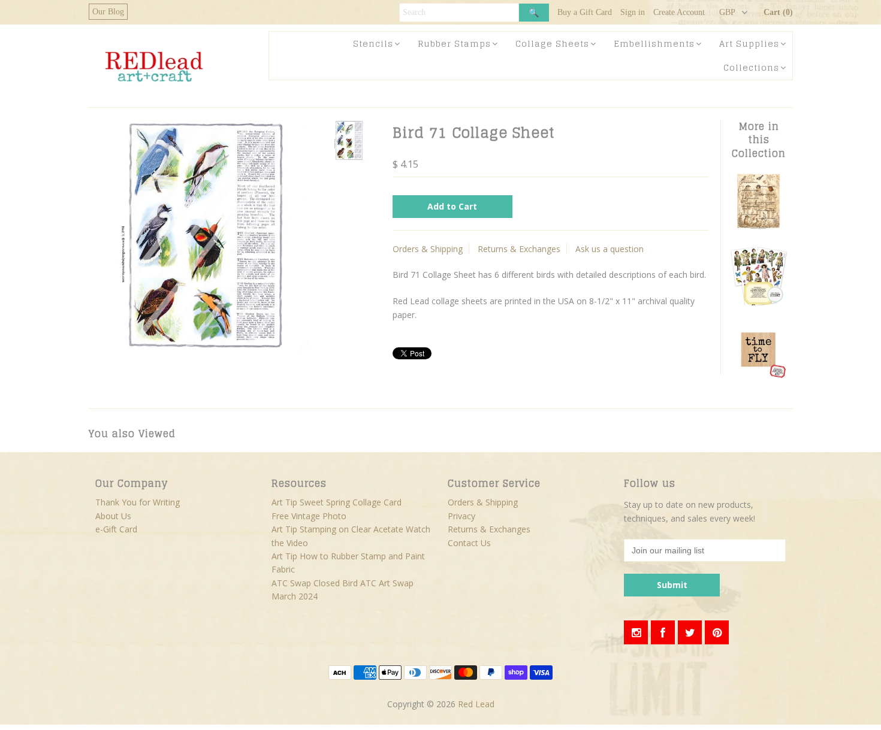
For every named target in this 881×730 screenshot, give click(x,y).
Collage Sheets (552, 43)
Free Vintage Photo (308, 516)
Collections (751, 67)
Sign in (632, 12)
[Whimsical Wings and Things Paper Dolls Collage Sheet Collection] (758, 302)
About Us (113, 516)
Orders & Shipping (428, 249)
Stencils (373, 43)
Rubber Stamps (454, 43)
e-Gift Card (116, 529)
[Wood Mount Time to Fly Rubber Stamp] (758, 377)
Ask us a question (609, 249)
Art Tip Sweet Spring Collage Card (336, 502)
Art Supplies (749, 43)
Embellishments (654, 43)
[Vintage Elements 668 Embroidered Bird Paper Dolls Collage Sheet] (758, 227)
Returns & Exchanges (519, 249)
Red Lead (476, 704)
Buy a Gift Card (584, 12)
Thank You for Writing (137, 502)
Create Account (679, 12)
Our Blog (108, 11)
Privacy (461, 516)
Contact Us (469, 543)
